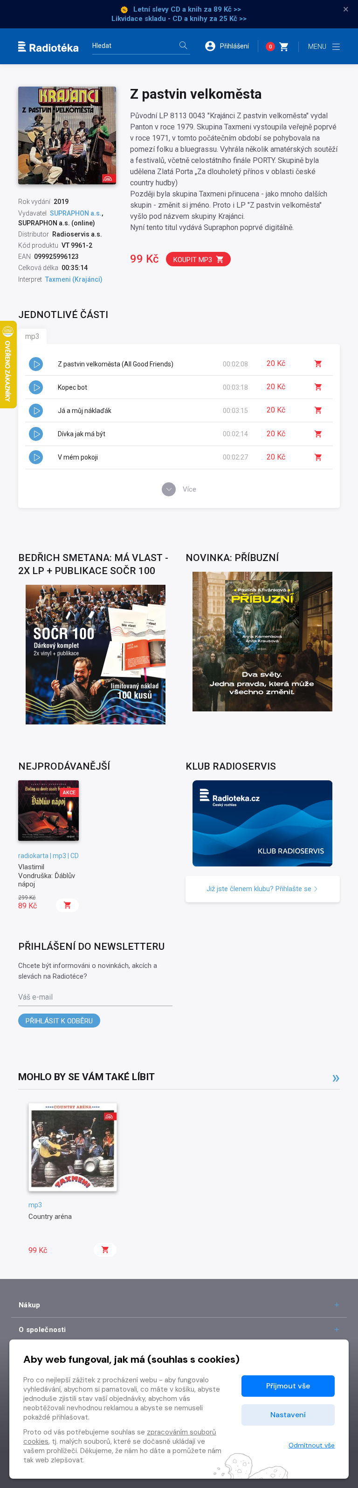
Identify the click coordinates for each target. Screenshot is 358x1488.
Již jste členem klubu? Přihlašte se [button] (260, 889)
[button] (231, 46)
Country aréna (50, 1216)
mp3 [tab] (32, 336)
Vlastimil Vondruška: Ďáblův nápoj (46, 875)
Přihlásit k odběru (59, 1021)
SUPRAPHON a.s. (76, 213)
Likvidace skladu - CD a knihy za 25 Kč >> (179, 18)
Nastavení (288, 1415)
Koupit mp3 (192, 260)
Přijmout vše (288, 1386)
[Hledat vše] (183, 46)
